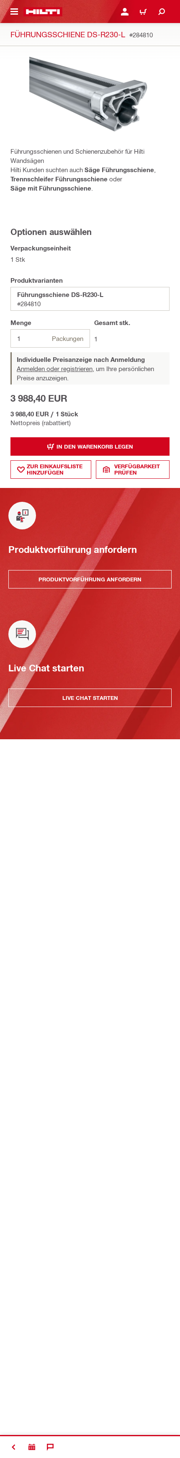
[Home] (42, 11)
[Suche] (161, 12)
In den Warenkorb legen (95, 446)
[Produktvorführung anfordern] (32, 1447)
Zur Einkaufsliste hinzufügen (54, 469)
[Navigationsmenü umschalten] (14, 12)
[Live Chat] (50, 1447)
